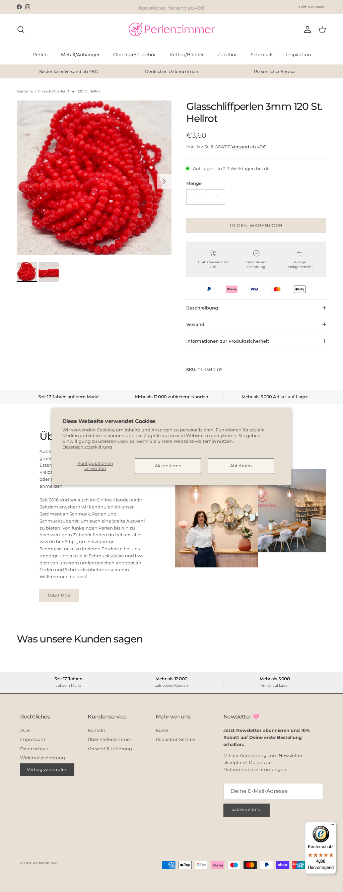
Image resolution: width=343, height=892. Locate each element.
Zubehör (227, 55)
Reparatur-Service (175, 739)
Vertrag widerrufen (47, 769)
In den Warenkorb (256, 225)
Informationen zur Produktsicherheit (227, 341)
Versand (240, 146)
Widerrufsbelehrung (42, 757)
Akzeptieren (168, 465)
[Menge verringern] (192, 197)
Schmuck (262, 55)
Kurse (162, 730)
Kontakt (96, 730)
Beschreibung (202, 308)
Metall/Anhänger (80, 55)
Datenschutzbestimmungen (254, 769)
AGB (25, 730)
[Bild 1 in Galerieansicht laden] (94, 177)
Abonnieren (246, 810)
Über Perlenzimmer (109, 739)
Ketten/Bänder (186, 55)
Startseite (25, 91)
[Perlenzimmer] (171, 29)
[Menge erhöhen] (219, 197)
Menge (194, 183)
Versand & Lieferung (110, 748)
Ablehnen (241, 465)
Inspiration (298, 55)
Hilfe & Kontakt (312, 7)
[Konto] (306, 29)
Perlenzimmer (45, 863)
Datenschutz (34, 748)
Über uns (59, 595)
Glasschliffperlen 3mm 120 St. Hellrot (69, 91)
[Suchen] (21, 29)
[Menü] (332, 826)
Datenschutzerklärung (87, 447)
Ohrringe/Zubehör (134, 55)
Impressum (32, 739)
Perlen (40, 55)
